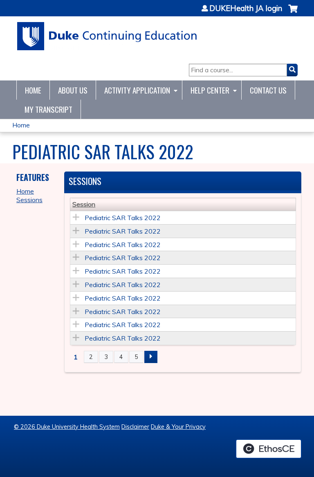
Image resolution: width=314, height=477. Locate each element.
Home (33, 90)
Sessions (29, 200)
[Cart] (293, 13)
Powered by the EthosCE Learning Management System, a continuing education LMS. (269, 449)
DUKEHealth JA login (245, 8)
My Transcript (48, 109)
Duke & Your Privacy (178, 426)
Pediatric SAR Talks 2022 (123, 218)
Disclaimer (135, 426)
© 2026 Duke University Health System (67, 426)
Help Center (210, 90)
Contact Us (268, 90)
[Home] (107, 36)
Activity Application (137, 90)
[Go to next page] (150, 357)
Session (83, 204)
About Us (72, 90)
